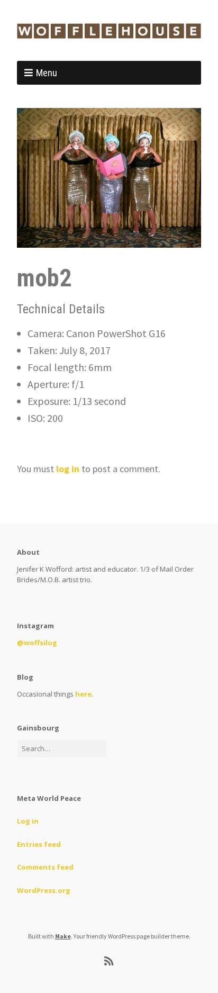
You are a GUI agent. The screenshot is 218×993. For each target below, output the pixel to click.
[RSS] (109, 961)
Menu (46, 72)
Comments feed (45, 867)
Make (63, 936)
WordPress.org (43, 890)
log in (67, 469)
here (83, 694)
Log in (28, 821)
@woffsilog (37, 642)
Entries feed (39, 844)
